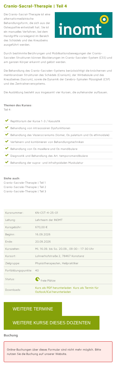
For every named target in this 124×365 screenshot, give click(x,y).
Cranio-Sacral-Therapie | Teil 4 (35, 5)
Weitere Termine (33, 308)
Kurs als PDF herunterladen (54, 287)
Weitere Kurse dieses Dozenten (52, 322)
